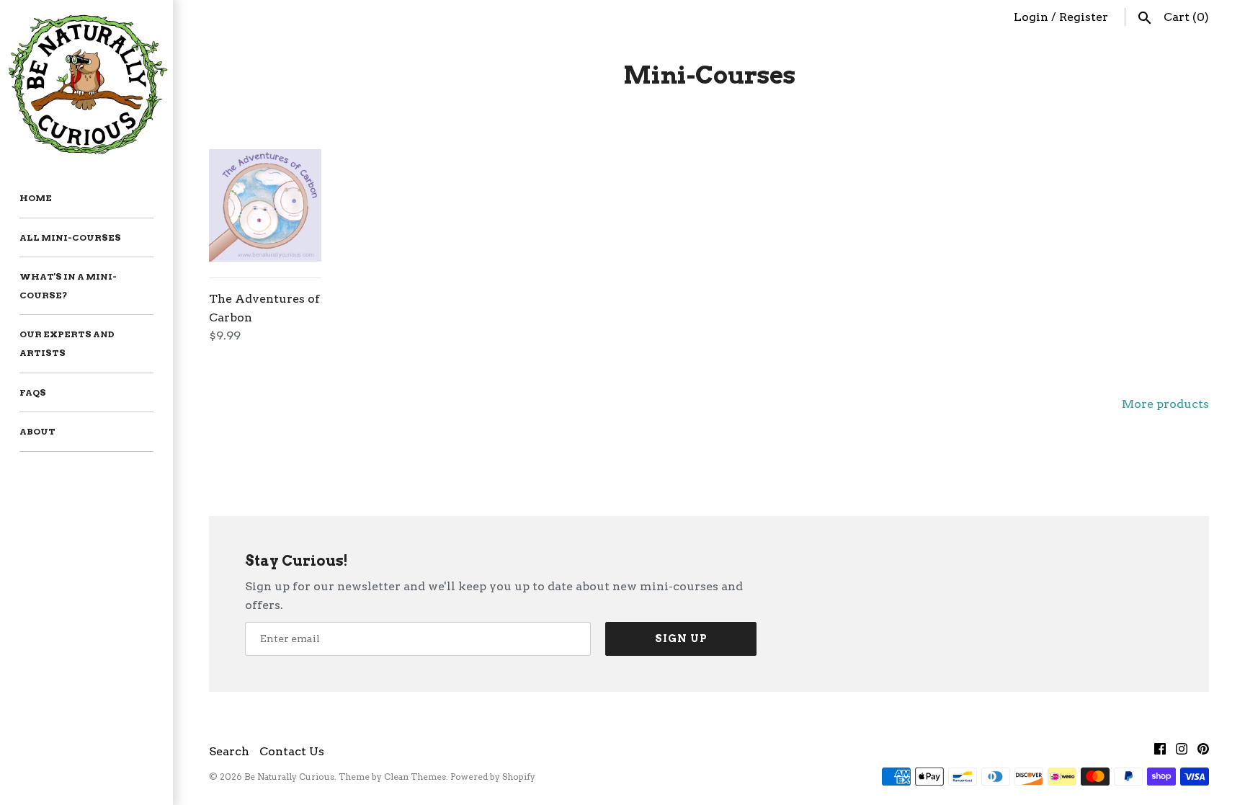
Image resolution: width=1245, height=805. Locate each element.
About (37, 431)
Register (1083, 17)
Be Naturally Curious (289, 776)
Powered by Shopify (492, 776)
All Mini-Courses (70, 237)
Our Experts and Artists (67, 343)
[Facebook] (1160, 752)
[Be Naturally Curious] (86, 82)
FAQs (32, 392)
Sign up (681, 638)
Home (35, 197)
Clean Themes (415, 776)
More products (1165, 404)
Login (1031, 17)
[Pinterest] (1203, 752)
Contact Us (291, 751)
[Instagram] (1181, 752)
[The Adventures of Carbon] (265, 205)
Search (229, 751)
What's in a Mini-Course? (68, 286)
